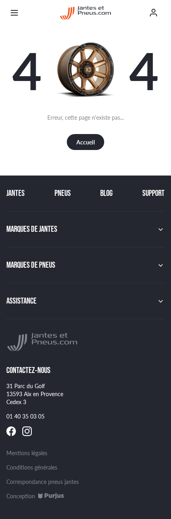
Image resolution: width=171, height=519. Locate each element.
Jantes (15, 193)
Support (153, 193)
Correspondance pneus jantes (42, 481)
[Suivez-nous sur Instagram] (27, 431)
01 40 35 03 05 (25, 416)
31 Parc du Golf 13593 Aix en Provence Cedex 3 (34, 394)
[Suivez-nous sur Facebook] (11, 431)
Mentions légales (26, 453)
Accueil (85, 142)
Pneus (62, 193)
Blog (106, 193)
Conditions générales (31, 467)
